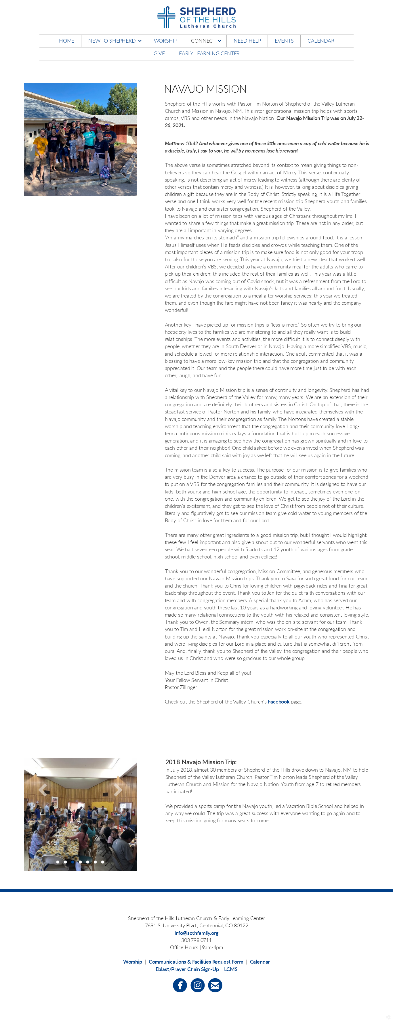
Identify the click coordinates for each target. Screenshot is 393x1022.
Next (118, 789)
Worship (132, 962)
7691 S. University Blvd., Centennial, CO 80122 (196, 925)
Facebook (278, 702)
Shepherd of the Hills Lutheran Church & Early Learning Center (196, 918)
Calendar (260, 962)
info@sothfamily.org (197, 933)
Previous (42, 789)
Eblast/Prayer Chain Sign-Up (187, 969)
